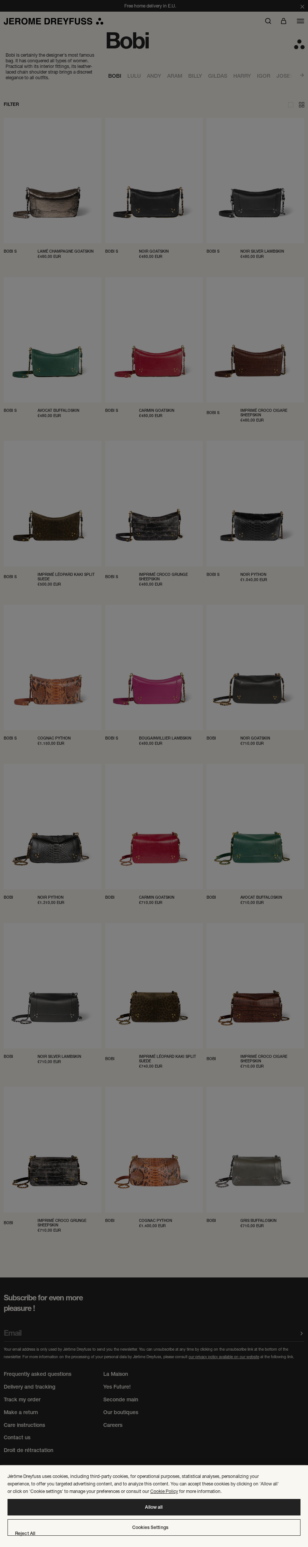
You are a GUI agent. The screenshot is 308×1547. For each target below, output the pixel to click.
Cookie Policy (164, 1491)
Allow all (154, 1507)
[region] (154, 1506)
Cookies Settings (150, 1527)
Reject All (25, 1533)
